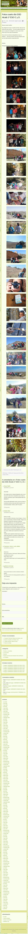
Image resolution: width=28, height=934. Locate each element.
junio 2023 (5, 752)
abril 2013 (5, 886)
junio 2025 (5, 720)
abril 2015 (5, 855)
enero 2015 (5, 860)
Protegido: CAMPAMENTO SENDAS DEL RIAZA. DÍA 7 (14, 671)
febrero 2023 (5, 758)
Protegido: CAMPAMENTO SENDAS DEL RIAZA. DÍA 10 (14, 666)
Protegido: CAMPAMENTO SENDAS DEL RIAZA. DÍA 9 (14, 668)
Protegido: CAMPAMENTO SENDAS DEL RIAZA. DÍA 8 (14, 670)
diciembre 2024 (6, 730)
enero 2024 (5, 744)
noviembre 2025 (6, 714)
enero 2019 (5, 795)
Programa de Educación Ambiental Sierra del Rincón (13, 655)
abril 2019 (5, 791)
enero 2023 (5, 759)
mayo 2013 (5, 885)
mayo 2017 (5, 822)
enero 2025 (5, 728)
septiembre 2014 (6, 866)
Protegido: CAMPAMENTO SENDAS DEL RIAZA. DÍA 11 (14, 665)
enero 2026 (5, 711)
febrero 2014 (5, 874)
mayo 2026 (5, 705)
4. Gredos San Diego (7, 642)
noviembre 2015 (6, 847)
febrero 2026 (5, 709)
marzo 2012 (5, 902)
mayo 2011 (5, 907)
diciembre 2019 (6, 781)
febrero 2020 (5, 778)
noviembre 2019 (6, 783)
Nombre (3, 604)
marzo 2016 (5, 841)
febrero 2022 (5, 775)
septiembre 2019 (6, 786)
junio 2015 (5, 852)
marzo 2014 (5, 872)
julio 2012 (5, 896)
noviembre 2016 (6, 831)
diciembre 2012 (6, 891)
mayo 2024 (5, 737)
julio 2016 (5, 835)
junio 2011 (5, 905)
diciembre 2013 (6, 877)
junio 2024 (5, 736)
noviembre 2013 (6, 878)
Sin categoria (19, 20)
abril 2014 (5, 871)
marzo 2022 (5, 773)
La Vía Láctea (6, 652)
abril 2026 (5, 706)
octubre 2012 (5, 894)
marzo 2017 (5, 825)
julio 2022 (5, 767)
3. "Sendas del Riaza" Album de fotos (10, 641)
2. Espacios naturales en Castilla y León (11, 639)
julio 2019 (5, 788)
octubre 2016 (5, 833)
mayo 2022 (5, 770)
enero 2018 (5, 813)
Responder (7, 507)
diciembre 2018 (6, 797)
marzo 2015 (5, 856)
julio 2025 (5, 719)
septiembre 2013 (6, 882)
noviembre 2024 (6, 731)
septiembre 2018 (6, 802)
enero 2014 (5, 875)
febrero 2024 (5, 742)
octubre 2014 (5, 864)
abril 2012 (5, 900)
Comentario (4, 591)
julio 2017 (5, 819)
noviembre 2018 (6, 799)
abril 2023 (5, 755)
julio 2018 (5, 803)
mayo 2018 (5, 806)
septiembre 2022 (6, 766)
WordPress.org (6, 921)
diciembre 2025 (6, 712)
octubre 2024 (5, 733)
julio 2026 (5, 701)
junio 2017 (5, 820)
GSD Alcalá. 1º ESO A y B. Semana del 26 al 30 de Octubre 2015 (13, 474)
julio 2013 (5, 883)
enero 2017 (5, 828)
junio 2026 (5, 703)
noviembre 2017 (6, 816)
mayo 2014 (5, 869)
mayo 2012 (5, 899)
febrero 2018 (5, 811)
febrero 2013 (5, 888)
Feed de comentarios (7, 919)
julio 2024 (5, 734)
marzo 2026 (5, 708)
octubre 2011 (5, 903)
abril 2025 (5, 723)
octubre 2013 (5, 880)
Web (3, 616)
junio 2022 (5, 769)
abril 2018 (5, 808)
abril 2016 (5, 839)
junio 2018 (5, 805)
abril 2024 (5, 739)
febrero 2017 (5, 827)
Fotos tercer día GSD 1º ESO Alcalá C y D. (12, 469)
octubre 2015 (5, 849)
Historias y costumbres (7, 651)
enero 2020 (5, 780)
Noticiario (5, 654)
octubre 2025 (5, 716)
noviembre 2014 (6, 863)
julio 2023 (5, 750)
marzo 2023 (5, 756)
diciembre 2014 (6, 861)
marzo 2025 (5, 725)
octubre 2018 (5, 800)
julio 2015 (5, 850)
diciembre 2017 (6, 814)
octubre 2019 (5, 784)
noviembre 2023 (6, 747)
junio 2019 (5, 789)
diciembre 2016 (6, 830)
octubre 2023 (5, 748)
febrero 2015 (5, 858)
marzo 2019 (5, 792)
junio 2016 (5, 836)
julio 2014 (5, 867)
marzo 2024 (5, 741)
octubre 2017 (5, 817)
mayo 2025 (5, 722)
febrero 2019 (5, 794)
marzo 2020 (5, 777)
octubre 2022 (5, 764)
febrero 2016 (5, 842)
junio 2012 (5, 897)
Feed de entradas (6, 918)
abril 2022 (5, 772)
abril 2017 (5, 824)
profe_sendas (5, 20)
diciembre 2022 (6, 761)
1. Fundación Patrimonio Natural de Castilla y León (12, 638)
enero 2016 (5, 844)
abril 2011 (5, 908)
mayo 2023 (5, 753)
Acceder (4, 916)
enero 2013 (5, 889)
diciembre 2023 (6, 745)
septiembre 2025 (6, 717)
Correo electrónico (6, 610)
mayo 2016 (5, 838)
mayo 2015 (5, 853)
